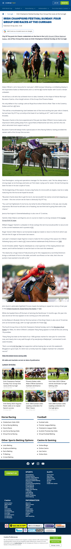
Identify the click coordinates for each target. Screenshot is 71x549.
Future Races (7, 428)
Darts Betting (7, 451)
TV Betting (6, 454)
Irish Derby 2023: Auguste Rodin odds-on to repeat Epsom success (12, 406)
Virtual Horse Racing (10, 434)
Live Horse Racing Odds (11, 431)
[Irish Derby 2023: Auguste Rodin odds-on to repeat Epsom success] (12, 396)
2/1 (15, 106)
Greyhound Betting (9, 448)
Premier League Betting (47, 425)
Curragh (10, 14)
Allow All (55, 538)
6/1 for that (17, 346)
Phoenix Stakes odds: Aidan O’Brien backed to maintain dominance (34, 383)
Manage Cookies (55, 545)
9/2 (45, 323)
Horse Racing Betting (10, 425)
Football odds (43, 422)
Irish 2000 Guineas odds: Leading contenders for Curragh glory (57, 406)
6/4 (40, 309)
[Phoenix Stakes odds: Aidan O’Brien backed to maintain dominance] (35, 373)
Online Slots (43, 454)
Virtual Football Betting (47, 434)
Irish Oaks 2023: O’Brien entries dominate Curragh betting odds (58, 383)
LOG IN (56, 3)
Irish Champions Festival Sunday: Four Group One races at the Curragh (12, 383)
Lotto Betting (7, 445)
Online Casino (44, 448)
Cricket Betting (8, 457)
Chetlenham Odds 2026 (11, 422)
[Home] (3, 14)
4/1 (36, 232)
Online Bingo (43, 445)
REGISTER (65, 3)
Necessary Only (55, 541)
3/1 (32, 227)
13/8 (59, 241)
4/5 (44, 349)
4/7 (41, 90)
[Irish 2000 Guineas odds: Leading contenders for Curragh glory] (58, 396)
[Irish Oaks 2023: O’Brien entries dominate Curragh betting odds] (58, 373)
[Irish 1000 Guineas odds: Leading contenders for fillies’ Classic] (35, 396)
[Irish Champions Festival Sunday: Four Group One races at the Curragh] (12, 373)
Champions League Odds (47, 428)
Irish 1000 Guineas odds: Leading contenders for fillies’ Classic (34, 406)
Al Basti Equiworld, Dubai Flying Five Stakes (22, 309)
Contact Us (11, 473)
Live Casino (43, 451)
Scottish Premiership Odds (48, 431)
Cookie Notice (18, 543)
